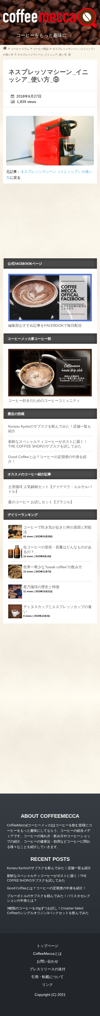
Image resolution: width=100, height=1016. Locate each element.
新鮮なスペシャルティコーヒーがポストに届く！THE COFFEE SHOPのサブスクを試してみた (46, 878)
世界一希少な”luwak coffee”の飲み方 (52, 567)
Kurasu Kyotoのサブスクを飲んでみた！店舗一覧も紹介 (49, 868)
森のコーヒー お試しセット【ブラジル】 (41, 502)
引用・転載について (47, 977)
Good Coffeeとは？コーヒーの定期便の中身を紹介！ (46, 888)
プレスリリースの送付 (47, 969)
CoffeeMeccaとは (47, 953)
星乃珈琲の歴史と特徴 (41, 587)
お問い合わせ (47, 961)
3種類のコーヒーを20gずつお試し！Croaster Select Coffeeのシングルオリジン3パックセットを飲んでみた (48, 910)
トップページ (47, 946)
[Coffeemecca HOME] (5, 48)
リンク (47, 984)
